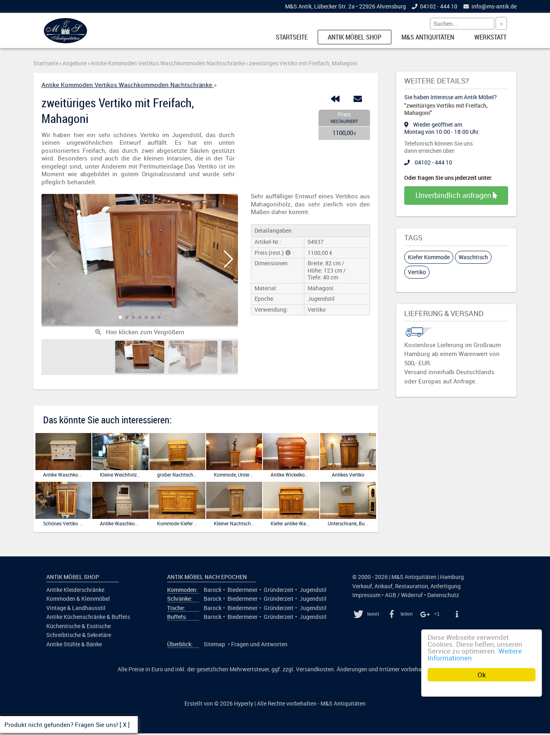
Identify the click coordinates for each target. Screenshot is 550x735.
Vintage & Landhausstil (75, 608)
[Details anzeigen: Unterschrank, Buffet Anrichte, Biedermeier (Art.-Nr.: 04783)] (348, 517)
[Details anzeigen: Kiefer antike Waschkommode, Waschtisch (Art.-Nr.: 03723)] (291, 517)
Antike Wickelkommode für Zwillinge (310, 474)
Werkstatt (490, 37)
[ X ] (125, 724)
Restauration (411, 586)
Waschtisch (473, 257)
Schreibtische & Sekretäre (78, 635)
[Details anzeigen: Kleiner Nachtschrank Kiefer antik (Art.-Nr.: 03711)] (234, 517)
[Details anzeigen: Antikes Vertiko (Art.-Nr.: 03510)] (348, 468)
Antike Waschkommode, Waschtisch (139, 523)
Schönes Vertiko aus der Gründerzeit (82, 523)
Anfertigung (445, 586)
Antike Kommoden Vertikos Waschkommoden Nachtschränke (127, 85)
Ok (482, 674)
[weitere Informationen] (457, 614)
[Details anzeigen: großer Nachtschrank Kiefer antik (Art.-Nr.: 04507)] (177, 468)
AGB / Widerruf (404, 595)
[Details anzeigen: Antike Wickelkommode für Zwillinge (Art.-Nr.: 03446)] (291, 468)
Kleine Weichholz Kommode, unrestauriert (145, 474)
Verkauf (362, 586)
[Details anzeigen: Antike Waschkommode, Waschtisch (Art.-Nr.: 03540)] (120, 517)
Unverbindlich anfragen (454, 195)
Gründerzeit (279, 589)
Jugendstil (313, 589)
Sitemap (214, 644)
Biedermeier (242, 589)
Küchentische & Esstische (78, 626)
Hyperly (243, 703)
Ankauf (383, 586)
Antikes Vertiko (348, 474)
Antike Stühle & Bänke (74, 644)
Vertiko (417, 272)
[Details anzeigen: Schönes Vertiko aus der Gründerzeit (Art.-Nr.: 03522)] (63, 517)
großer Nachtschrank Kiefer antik (193, 474)
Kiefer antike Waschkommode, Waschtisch (316, 523)
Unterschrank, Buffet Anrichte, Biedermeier (373, 523)
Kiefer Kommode (429, 257)
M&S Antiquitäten (427, 37)
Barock (212, 589)
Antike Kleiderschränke (75, 589)
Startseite (292, 37)
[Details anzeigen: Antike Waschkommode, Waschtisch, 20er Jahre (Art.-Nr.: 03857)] (63, 468)
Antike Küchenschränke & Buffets (88, 616)
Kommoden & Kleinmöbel (78, 598)
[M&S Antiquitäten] (65, 41)
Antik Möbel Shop (354, 37)
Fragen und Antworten (259, 644)
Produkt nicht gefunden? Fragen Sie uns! (61, 724)
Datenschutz (443, 595)
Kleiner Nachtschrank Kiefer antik (250, 523)
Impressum (366, 595)
